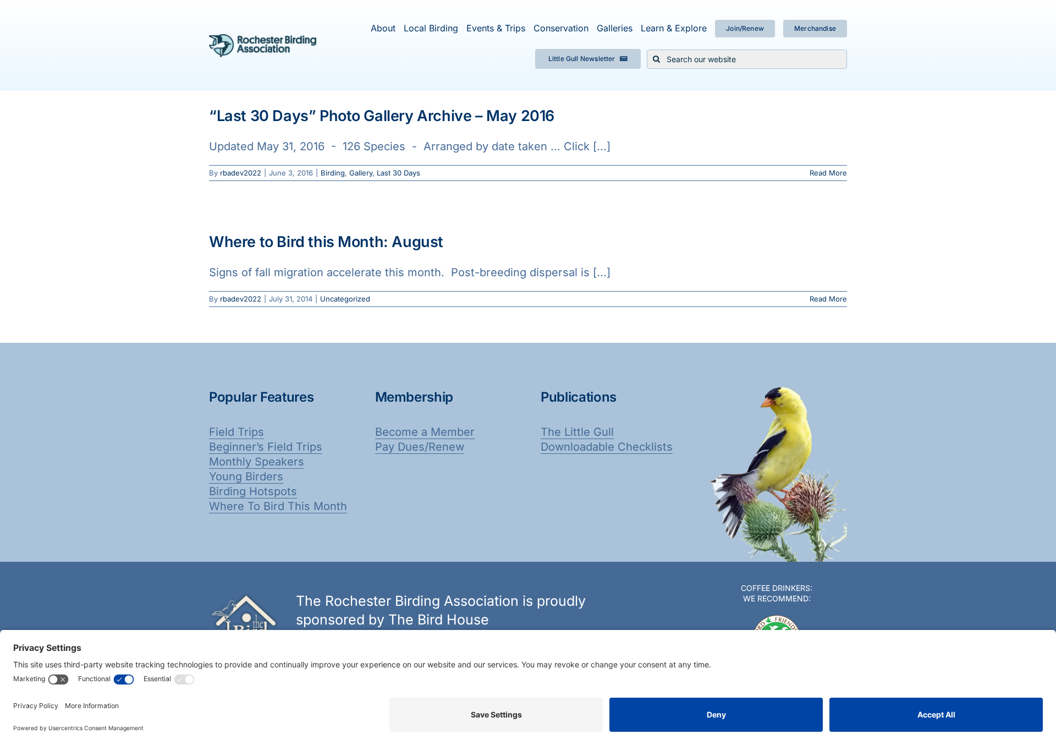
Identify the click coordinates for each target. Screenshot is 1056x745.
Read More (828, 172)
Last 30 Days (398, 172)
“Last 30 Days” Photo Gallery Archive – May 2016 (381, 116)
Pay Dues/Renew (419, 446)
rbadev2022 (240, 172)
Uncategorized (345, 298)
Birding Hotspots (253, 491)
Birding (333, 172)
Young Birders (246, 476)
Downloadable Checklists (607, 446)
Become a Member (425, 432)
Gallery (360, 172)
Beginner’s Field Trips (265, 446)
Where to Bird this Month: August (326, 242)
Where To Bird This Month (278, 506)
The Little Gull (577, 432)
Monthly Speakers (256, 461)
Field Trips (236, 432)
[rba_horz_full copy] (262, 39)
